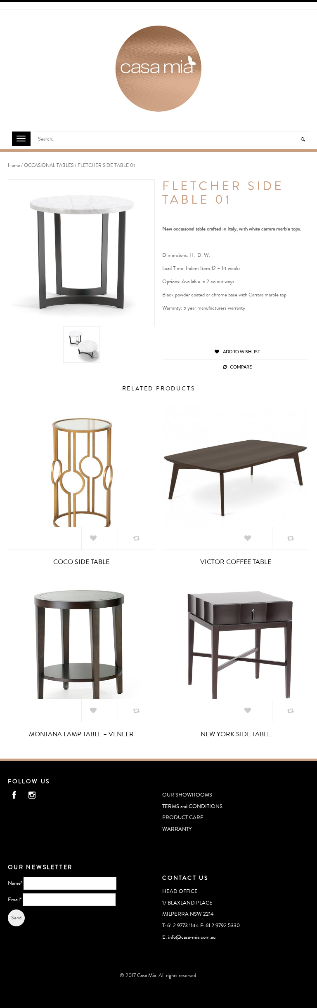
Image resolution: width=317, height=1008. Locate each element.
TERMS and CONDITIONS (192, 806)
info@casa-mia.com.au (191, 937)
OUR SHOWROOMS (187, 795)
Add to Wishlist (241, 351)
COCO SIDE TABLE (81, 561)
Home (14, 165)
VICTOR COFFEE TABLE (235, 561)
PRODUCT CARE (182, 817)
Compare (241, 366)
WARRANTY (177, 829)
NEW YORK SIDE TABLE (236, 734)
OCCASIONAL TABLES (48, 165)
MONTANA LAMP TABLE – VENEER (81, 734)
